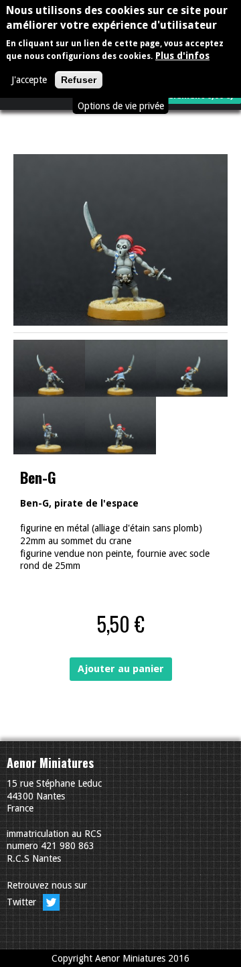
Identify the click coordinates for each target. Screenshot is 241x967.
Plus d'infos (182, 55)
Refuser (78, 79)
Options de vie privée (121, 106)
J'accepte (29, 79)
